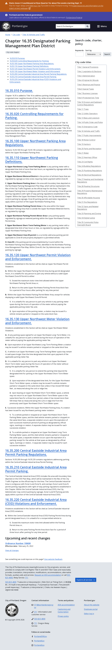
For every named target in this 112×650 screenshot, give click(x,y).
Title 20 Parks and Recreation (89, 148)
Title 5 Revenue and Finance (88, 84)
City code (16, 34)
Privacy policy (63, 616)
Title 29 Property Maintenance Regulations (89, 192)
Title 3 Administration (86, 76)
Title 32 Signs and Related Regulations (87, 207)
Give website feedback (53, 559)
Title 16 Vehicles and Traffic (33, 34)
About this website (91, 605)
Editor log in (89, 613)
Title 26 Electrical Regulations (89, 175)
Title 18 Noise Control (86, 140)
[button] (102, 26)
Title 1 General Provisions (87, 67)
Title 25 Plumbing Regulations (89, 170)
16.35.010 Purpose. (17, 58)
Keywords (79, 50)
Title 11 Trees (83, 109)
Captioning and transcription (64, 610)
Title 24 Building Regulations (89, 166)
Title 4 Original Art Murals (88, 80)
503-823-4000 (10, 582)
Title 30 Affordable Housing (88, 198)
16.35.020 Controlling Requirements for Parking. (29, 61)
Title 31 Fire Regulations (87, 202)
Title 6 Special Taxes (85, 89)
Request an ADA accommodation (48, 575)
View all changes (12, 550)
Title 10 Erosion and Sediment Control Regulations (89, 103)
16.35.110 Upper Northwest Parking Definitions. (29, 66)
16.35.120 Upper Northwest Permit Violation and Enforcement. (35, 69)
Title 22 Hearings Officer (87, 157)
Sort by (88, 50)
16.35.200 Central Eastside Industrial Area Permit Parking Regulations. (38, 74)
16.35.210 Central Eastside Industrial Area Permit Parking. (33, 77)
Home (7, 34)
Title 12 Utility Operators (87, 113)
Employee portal (90, 609)
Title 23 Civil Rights (85, 162)
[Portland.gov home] (15, 26)
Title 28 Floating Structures (88, 186)
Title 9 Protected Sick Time (88, 98)
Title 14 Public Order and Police (90, 122)
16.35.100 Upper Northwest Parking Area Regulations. (32, 63)
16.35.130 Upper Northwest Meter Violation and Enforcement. (35, 71)
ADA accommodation (66, 605)
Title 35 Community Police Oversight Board (87, 223)
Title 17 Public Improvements (89, 135)
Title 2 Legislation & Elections (89, 71)
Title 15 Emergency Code (87, 127)
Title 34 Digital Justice (86, 218)
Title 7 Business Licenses (87, 93)
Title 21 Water (83, 153)
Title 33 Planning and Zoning (89, 213)
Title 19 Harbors (84, 144)
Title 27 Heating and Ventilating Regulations (90, 180)
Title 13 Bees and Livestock (88, 118)
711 (26, 577)
